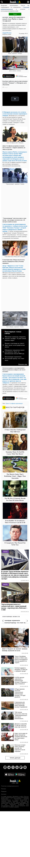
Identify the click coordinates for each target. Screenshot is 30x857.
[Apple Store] (9, 774)
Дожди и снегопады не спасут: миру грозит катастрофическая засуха (15, 345)
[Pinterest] (25, 767)
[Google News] (17, 767)
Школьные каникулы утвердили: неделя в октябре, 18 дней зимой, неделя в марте (15, 338)
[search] (2, 2)
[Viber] (13, 767)
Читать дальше (15, 758)
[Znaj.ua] (15, 1)
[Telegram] (9, 767)
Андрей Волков (6, 32)
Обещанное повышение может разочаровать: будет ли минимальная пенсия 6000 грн (14, 351)
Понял (15, 14)
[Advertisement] (15, 201)
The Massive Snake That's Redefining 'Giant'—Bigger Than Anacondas (15, 476)
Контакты (3, 794)
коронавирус (19, 403)
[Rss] (5, 767)
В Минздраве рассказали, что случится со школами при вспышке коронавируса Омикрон (14, 113)
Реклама (3, 788)
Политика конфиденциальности (10, 786)
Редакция (3, 791)
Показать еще (22, 364)
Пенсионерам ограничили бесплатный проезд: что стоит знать (14, 358)
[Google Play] (20, 774)
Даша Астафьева (10, 403)
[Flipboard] (21, 767)
